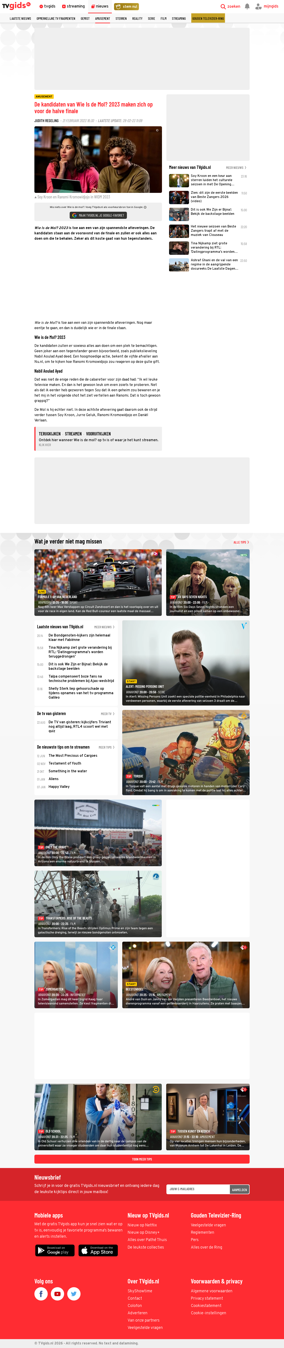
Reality (137, 18)
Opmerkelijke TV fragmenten (56, 18)
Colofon (135, 1305)
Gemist (85, 18)
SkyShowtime (140, 1291)
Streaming (179, 18)
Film (163, 18)
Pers (195, 1240)
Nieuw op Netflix (142, 1225)
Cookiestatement (206, 1305)
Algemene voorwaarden (212, 1291)
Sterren (121, 18)
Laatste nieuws (20, 18)
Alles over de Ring (206, 1247)
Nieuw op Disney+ (144, 1232)
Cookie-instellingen (208, 1313)
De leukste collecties (146, 1247)
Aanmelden (239, 1190)
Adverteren (138, 1313)
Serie (151, 18)
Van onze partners (144, 1320)
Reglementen (202, 1232)
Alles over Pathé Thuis (147, 1240)
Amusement (102, 18)
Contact (135, 1298)
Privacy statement (207, 1298)
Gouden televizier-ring (208, 18)
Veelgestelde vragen (208, 1225)
